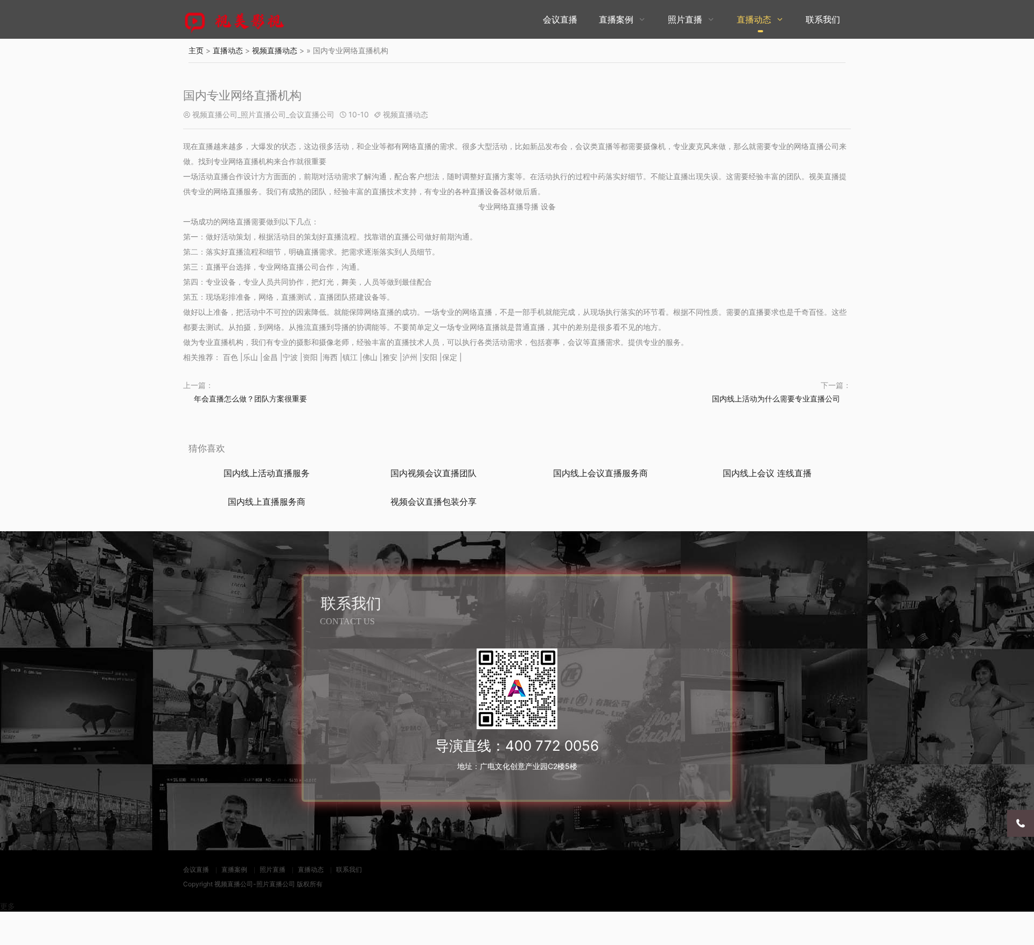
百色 (230, 357)
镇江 (350, 357)
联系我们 (823, 19)
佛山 (370, 357)
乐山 (250, 357)
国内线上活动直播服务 (266, 473)
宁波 (290, 357)
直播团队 (334, 296)
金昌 (270, 357)
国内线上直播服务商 (266, 501)
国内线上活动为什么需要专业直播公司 (776, 398)
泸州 (409, 357)
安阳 (429, 357)
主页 (196, 50)
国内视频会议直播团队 (433, 473)
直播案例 (616, 19)
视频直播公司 (233, 884)
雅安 (389, 357)
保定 (449, 357)
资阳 (310, 357)
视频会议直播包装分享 (433, 501)
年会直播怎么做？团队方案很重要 (250, 398)
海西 (330, 357)
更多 (7, 906)
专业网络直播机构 (243, 161)
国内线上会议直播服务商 (600, 473)
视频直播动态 (274, 50)
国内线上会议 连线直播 (767, 473)
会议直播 (560, 19)
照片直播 (685, 19)
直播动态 (754, 19)
